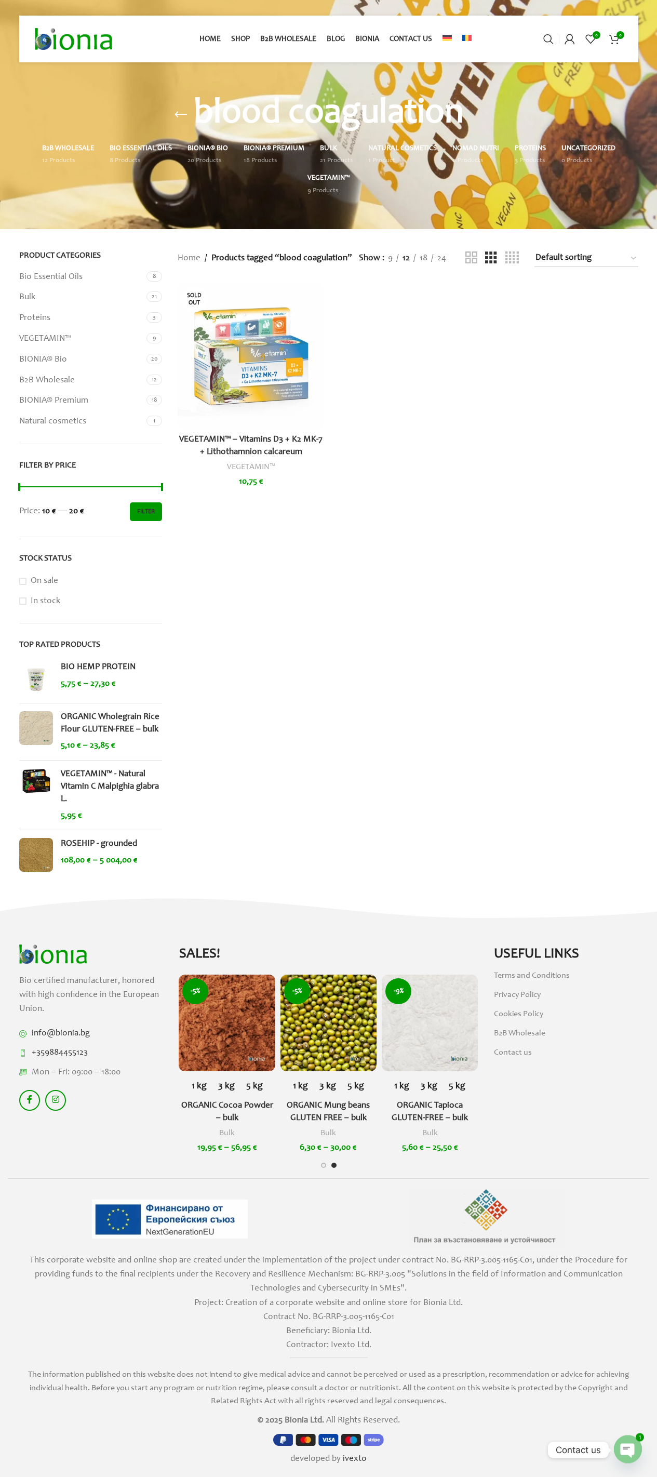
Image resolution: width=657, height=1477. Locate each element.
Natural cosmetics (52, 421)
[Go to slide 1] (323, 1165)
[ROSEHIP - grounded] (36, 855)
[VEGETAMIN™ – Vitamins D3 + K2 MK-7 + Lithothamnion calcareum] (251, 356)
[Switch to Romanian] (467, 39)
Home (189, 258)
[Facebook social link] (29, 1100)
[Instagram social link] (55, 1100)
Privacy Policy (517, 995)
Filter (146, 512)
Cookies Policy (518, 1014)
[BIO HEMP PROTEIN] (36, 678)
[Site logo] (74, 39)
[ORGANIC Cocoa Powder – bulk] (227, 1023)
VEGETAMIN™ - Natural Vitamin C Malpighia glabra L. (110, 787)
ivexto (355, 1459)
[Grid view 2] (471, 258)
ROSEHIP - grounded (99, 844)
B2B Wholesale (47, 380)
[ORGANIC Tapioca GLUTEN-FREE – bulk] (430, 1023)
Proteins (34, 318)
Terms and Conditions (532, 976)
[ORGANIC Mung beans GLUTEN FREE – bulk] (328, 1023)
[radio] (199, 1086)
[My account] (569, 39)
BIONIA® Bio (43, 359)
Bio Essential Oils (51, 277)
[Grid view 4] (512, 258)
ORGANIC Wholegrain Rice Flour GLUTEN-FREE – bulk (110, 723)
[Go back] (181, 114)
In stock (45, 601)
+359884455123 (60, 1052)
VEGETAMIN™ (45, 339)
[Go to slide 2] (334, 1165)
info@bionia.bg (61, 1033)
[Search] (548, 39)
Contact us (513, 1052)
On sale (44, 581)
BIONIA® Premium (53, 400)
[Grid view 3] (491, 258)
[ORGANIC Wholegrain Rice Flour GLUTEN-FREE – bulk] (36, 731)
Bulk (27, 297)
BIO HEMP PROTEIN (98, 667)
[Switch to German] (447, 39)
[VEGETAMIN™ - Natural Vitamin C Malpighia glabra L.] (36, 795)
